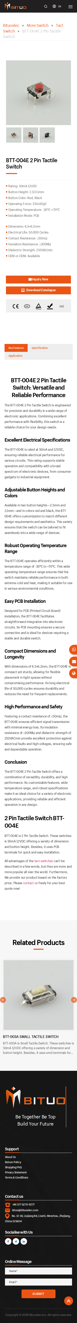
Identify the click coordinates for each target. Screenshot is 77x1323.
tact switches (43, 861)
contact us (30, 883)
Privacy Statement (16, 1172)
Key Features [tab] (16, 348)
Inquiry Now (40, 279)
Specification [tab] (40, 348)
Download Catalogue (40, 290)
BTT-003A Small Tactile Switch (30, 1036)
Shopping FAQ (13, 1167)
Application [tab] (15, 356)
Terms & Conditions (16, 1177)
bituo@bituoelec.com (25, 1210)
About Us (10, 1157)
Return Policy (13, 1162)
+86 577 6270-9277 (23, 1204)
